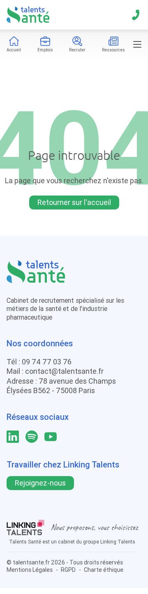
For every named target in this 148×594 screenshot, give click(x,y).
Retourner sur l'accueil (74, 202)
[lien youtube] (50, 437)
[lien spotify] (31, 437)
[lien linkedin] (13, 437)
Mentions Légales (30, 569)
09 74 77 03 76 (47, 361)
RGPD (68, 569)
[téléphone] (135, 15)
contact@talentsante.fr (64, 371)
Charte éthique (103, 569)
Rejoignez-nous (40, 483)
